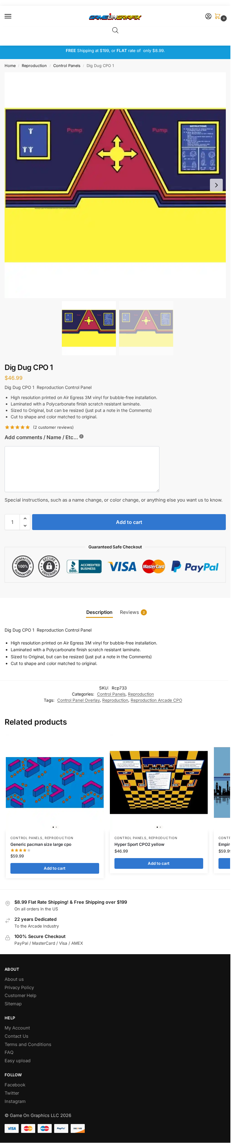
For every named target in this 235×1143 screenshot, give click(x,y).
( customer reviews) (53, 427)
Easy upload (18, 1060)
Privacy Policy (19, 987)
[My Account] (208, 17)
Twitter (12, 1093)
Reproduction (34, 65)
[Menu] (14, 16)
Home (10, 65)
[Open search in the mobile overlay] (115, 30)
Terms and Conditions (28, 1044)
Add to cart (129, 522)
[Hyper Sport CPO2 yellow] (159, 782)
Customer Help (20, 995)
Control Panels (66, 65)
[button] (219, 16)
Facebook (15, 1085)
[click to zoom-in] (117, 185)
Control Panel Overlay (78, 700)
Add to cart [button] (54, 868)
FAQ (9, 1052)
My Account (17, 1028)
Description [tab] (99, 612)
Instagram (15, 1101)
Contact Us (16, 1036)
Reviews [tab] (132, 612)
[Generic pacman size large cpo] (55, 782)
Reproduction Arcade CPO (156, 700)
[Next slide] (216, 185)
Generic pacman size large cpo (40, 844)
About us (15, 979)
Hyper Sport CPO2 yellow (139, 844)
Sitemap (13, 1004)
